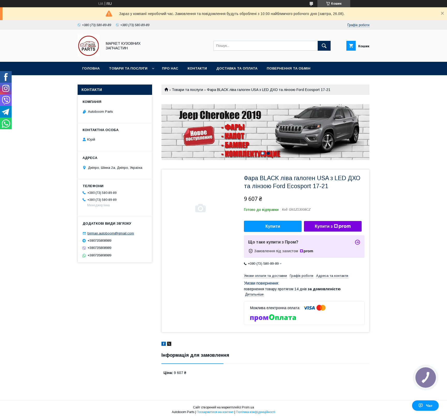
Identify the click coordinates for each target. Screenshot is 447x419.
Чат (429, 405)
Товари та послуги (128, 68)
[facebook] (163, 344)
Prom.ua (248, 407)
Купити (272, 226)
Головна (91, 68)
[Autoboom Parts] (89, 55)
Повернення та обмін (288, 68)
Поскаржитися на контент (215, 412)
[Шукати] (324, 46)
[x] (169, 344)
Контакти (197, 68)
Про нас (170, 68)
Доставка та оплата (236, 68)
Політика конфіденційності (255, 412)
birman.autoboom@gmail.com (110, 233)
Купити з (324, 226)
